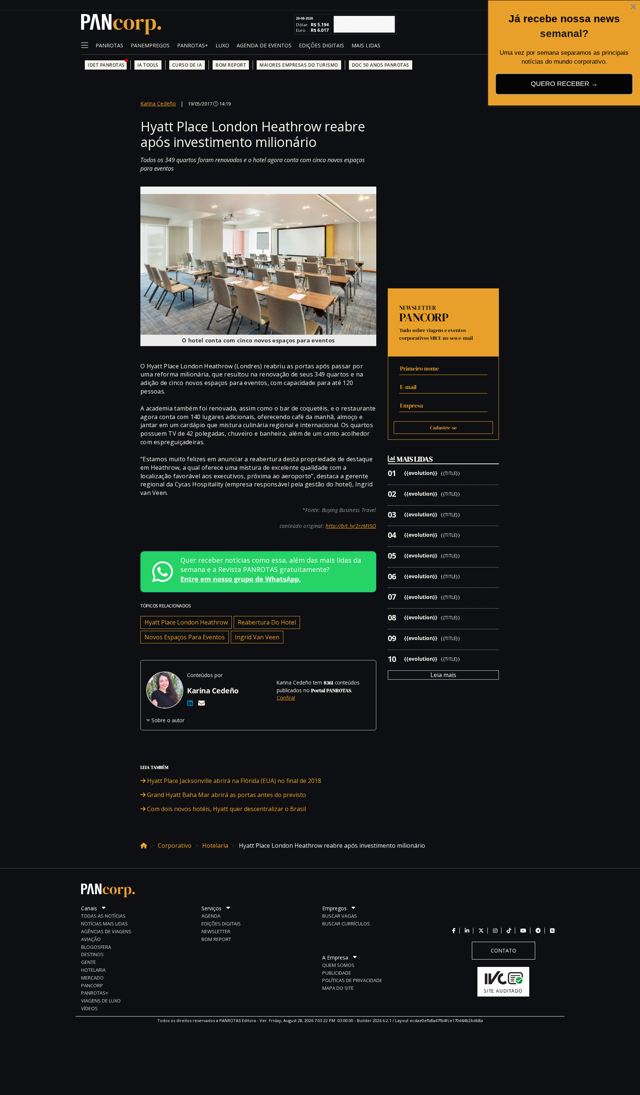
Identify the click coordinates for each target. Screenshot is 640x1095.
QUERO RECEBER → (564, 83)
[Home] (143, 844)
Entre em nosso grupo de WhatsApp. (240, 579)
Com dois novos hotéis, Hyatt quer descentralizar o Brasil (226, 809)
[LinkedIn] (190, 703)
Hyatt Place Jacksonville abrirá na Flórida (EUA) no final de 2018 (233, 781)
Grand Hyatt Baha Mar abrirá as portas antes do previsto (226, 795)
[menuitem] (109, 46)
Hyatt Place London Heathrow (186, 622)
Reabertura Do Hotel (267, 622)
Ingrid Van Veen (257, 637)
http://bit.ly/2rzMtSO (351, 525)
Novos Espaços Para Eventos (184, 637)
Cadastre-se (443, 427)
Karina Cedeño (158, 103)
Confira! (286, 697)
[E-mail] (201, 703)
